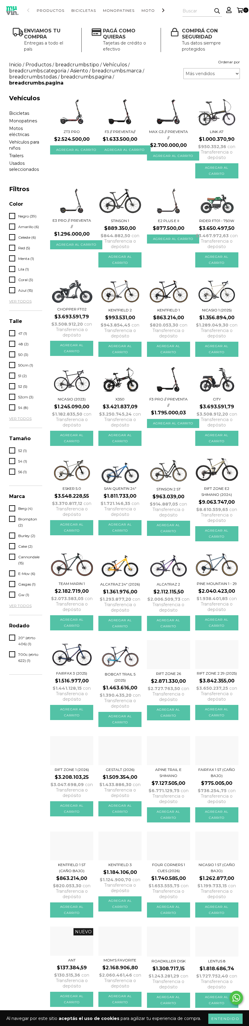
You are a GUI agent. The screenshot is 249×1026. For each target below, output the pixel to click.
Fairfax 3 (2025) (71, 673)
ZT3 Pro (71, 131)
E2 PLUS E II (168, 220)
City (217, 399)
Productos (50, 10)
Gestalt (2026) (120, 769)
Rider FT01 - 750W (216, 220)
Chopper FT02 (72, 309)
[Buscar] (217, 11)
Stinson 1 (120, 220)
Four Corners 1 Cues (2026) (168, 867)
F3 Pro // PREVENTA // (168, 402)
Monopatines (119, 10)
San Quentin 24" (120, 488)
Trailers (16, 155)
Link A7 (216, 131)
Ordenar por (229, 62)
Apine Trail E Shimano (168, 772)
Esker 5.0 (72, 488)
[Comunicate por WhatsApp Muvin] (236, 998)
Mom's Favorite (120, 960)
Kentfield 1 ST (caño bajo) (72, 867)
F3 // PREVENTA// (120, 131)
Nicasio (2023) (72, 399)
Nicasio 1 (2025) (217, 310)
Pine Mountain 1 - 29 (217, 583)
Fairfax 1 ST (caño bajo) (216, 772)
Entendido (225, 1018)
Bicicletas (83, 10)
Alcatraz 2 (168, 584)
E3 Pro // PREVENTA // (72, 223)
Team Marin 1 (72, 583)
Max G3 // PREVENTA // (168, 134)
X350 (119, 399)
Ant (72, 960)
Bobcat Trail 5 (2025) (120, 677)
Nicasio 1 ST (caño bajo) (217, 867)
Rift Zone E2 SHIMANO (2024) (216, 491)
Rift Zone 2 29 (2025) (217, 673)
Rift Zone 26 (168, 673)
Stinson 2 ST (168, 489)
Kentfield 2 (120, 310)
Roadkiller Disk (169, 961)
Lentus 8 (217, 961)
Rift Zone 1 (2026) (72, 769)
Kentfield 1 (168, 310)
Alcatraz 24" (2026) (120, 584)
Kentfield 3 (120, 864)
